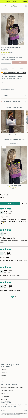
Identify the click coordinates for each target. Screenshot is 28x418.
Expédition (4, 369)
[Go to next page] (18, 297)
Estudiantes (4, 399)
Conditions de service (7, 390)
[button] (5, 52)
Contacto (3, 375)
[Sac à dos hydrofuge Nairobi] (14, 165)
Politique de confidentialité (21, 413)
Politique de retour (6, 372)
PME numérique (5, 396)
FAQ (2, 378)
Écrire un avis (10, 203)
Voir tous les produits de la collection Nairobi (13, 73)
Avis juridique (4, 393)
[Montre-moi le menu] (1, 6)
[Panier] (25, 6)
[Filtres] (22, 203)
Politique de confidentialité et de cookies (12, 387)
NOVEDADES (6, 402)
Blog (2, 381)
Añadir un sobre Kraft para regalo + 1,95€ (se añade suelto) (12, 58)
